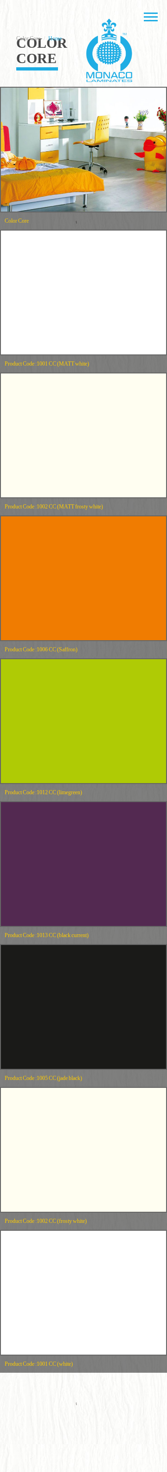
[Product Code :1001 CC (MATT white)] (83, 292)
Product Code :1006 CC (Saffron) (41, 649)
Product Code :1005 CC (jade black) (43, 1078)
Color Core (17, 221)
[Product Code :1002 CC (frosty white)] (83, 1150)
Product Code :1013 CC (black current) (47, 935)
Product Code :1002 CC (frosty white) (46, 1221)
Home (55, 38)
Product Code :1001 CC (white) (39, 1364)
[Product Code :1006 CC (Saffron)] (83, 578)
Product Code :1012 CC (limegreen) (43, 792)
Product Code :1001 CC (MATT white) (47, 363)
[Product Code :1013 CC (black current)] (83, 864)
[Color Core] (83, 149)
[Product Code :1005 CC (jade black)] (83, 1007)
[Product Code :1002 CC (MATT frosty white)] (83, 435)
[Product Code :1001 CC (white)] (83, 1293)
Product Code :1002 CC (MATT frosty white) (54, 506)
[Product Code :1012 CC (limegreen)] (83, 721)
